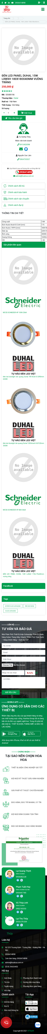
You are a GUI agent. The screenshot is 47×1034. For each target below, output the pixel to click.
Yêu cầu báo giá (14, 118)
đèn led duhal (29, 606)
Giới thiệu (8, 978)
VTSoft (31, 1031)
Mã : (3, 95)
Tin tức (7, 982)
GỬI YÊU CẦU (10, 692)
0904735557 (24, 159)
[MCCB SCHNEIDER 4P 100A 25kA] (23, 270)
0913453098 (24, 144)
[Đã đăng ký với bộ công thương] (31, 1017)
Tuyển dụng (8, 986)
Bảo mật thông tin (11, 1010)
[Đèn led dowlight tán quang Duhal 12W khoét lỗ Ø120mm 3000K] (23, 401)
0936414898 (20, 3)
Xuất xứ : (5, 101)
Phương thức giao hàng (32, 986)
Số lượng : (6, 108)
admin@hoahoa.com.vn (24, 176)
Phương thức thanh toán (32, 978)
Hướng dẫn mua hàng (31, 982)
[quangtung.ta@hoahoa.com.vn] (21, 150)
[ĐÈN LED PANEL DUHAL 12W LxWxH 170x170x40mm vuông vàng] (23, 532)
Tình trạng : (7, 105)
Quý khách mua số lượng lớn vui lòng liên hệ (24, 168)
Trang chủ (7, 18)
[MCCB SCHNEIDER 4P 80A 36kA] (23, 467)
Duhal (16, 98)
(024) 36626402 (11, 967)
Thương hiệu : (7, 98)
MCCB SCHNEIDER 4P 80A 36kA (14, 510)
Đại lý (6, 1006)
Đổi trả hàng (9, 1002)
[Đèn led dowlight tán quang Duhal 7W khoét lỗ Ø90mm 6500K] (23, 334)
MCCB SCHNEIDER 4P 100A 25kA (15, 312)
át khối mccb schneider (13, 606)
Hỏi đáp (7, 990)
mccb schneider (10, 611)
